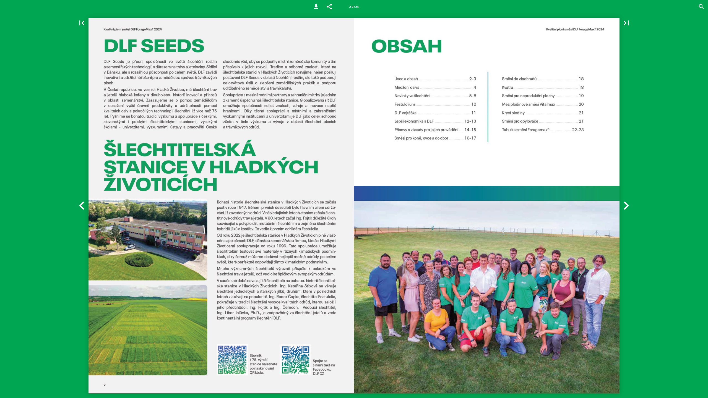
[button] (316, 6)
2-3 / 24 (354, 6)
